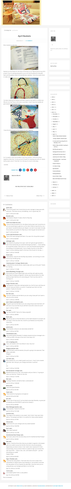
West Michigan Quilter (12, 407)
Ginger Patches (10, 283)
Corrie (8, 471)
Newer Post (9, 196)
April (54, 134)
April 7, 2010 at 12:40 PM (12, 299)
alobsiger (9, 241)
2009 (53, 190)
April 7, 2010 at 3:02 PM (12, 324)
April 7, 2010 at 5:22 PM (12, 356)
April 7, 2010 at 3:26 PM (12, 339)
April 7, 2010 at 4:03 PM (12, 346)
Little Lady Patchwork (12, 234)
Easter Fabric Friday (57, 176)
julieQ (8, 327)
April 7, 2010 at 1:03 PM (12, 308)
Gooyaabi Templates (58, 485)
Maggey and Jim (10, 348)
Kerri (7, 428)
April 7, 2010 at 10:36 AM (12, 252)
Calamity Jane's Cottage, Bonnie (15, 263)
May (54, 131)
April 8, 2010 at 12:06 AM (12, 383)
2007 (53, 195)
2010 (53, 112)
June (54, 129)
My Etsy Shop (53, 66)
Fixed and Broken (56, 171)
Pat (7, 310)
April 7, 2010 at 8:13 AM (12, 213)
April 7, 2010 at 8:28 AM (12, 238)
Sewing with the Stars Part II (59, 151)
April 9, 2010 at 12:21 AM (12, 432)
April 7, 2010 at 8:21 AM (12, 220)
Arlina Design (41, 485)
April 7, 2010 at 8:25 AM (12, 232)
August (54, 124)
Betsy (7, 385)
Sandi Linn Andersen (12, 222)
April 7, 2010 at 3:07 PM (12, 331)
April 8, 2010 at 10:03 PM (12, 426)
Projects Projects (56, 163)
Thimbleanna (10, 333)
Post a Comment (7, 477)
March (54, 182)
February (55, 184)
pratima (8, 413)
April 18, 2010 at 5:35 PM (12, 475)
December (55, 114)
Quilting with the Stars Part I (59, 154)
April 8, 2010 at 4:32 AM (12, 389)
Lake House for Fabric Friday (59, 156)
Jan (7, 398)
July (54, 126)
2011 (53, 109)
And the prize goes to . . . (58, 149)
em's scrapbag (10, 342)
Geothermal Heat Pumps (13, 435)
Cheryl (8, 422)
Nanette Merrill (16, 175)
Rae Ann (8, 293)
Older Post (39, 196)
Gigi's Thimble (10, 459)
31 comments (29, 40)
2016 (53, 97)
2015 (53, 99)
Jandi (7, 207)
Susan (8, 255)
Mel (7, 379)
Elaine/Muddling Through (13, 271)
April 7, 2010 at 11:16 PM (12, 376)
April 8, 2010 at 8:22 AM (12, 396)
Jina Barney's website (26, 75)
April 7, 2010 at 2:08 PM (12, 314)
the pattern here (12, 75)
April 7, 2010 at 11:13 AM (12, 269)
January (54, 187)
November (55, 116)
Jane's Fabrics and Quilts (13, 302)
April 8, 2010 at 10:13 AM (12, 411)
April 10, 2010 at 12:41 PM (13, 468)
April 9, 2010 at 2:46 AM (12, 439)
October (55, 119)
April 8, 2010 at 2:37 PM (12, 419)
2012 (53, 107)
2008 (53, 193)
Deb (7, 441)
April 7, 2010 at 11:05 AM (12, 261)
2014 (53, 102)
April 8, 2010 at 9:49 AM (12, 404)
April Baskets (56, 168)
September (55, 121)
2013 (53, 104)
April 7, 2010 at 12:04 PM (12, 281)
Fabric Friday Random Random (59, 136)
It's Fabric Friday (56, 166)
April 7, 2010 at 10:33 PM (12, 368)
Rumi (7, 317)
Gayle (7, 392)
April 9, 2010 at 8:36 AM (12, 456)
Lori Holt (8, 358)
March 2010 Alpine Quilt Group (59, 178)
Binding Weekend (56, 173)
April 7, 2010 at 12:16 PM (12, 291)
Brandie (8, 216)
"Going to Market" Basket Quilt (60, 138)
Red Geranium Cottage (12, 370)
